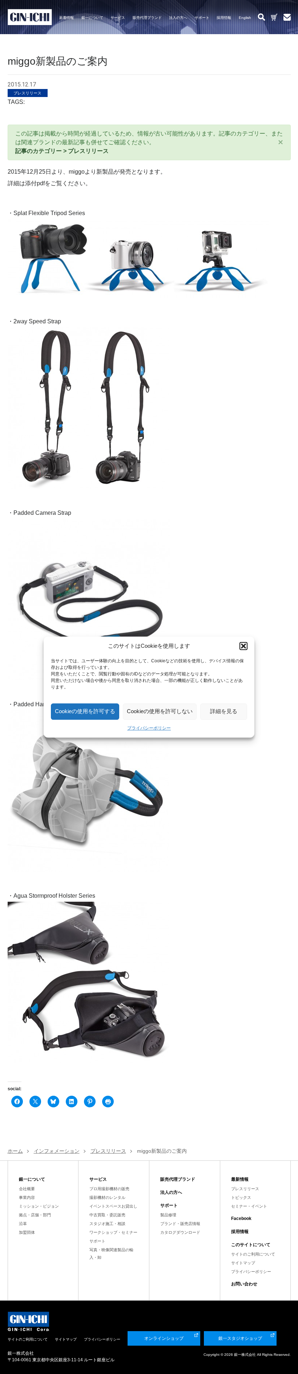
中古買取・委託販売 (107, 1215)
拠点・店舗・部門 (35, 1215)
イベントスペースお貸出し (113, 1206)
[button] (243, 646)
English (245, 18)
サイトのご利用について (253, 1254)
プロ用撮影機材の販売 (109, 1189)
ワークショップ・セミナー (113, 1232)
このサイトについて (250, 1244)
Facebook (241, 1218)
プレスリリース (245, 1189)
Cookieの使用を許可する (85, 711)
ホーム (15, 1151)
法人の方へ (178, 18)
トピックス (241, 1197)
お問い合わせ (244, 1283)
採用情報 (224, 18)
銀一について (92, 18)
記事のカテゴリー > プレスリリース (62, 151)
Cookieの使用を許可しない (160, 711)
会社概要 (27, 1189)
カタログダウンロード (180, 1232)
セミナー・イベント (249, 1206)
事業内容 (27, 1197)
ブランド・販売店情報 (180, 1223)
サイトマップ (243, 1263)
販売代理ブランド (147, 18)
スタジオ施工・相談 (107, 1223)
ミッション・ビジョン (39, 1206)
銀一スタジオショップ (240, 1338)
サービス (117, 18)
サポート (202, 18)
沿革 (23, 1223)
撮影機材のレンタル (107, 1197)
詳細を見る (223, 711)
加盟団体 (27, 1232)
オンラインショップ (164, 1338)
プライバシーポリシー (149, 728)
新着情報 (66, 18)
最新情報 (240, 1179)
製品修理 (168, 1215)
